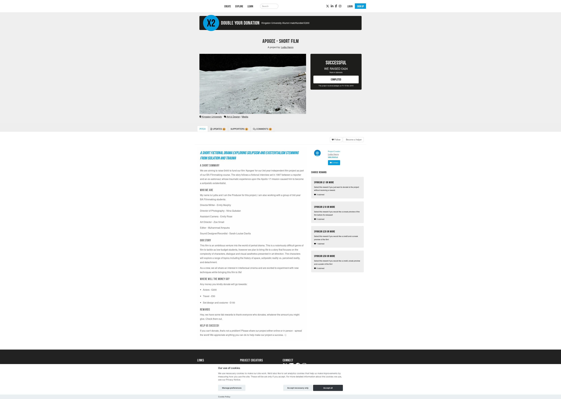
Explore (239, 6)
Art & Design (233, 116)
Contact (335, 163)
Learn (250, 6)
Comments (263, 128)
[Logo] (207, 6)
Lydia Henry (333, 154)
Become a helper (353, 139)
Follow (337, 139)
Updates (218, 128)
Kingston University (211, 116)
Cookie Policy (224, 397)
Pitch (203, 128)
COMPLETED (336, 79)
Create (227, 6)
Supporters (239, 128)
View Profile (333, 157)
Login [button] (350, 6)
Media (245, 116)
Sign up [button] (360, 6)
